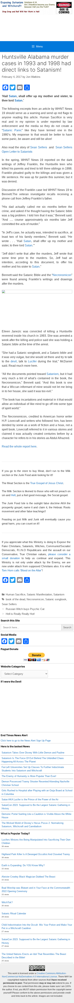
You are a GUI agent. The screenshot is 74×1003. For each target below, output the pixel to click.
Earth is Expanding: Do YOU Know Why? (23, 865)
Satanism (53, 373)
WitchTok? (7, 902)
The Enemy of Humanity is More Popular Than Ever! (29, 776)
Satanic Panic (12, 130)
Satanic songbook (55, 599)
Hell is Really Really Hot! (20, 613)
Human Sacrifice (15, 594)
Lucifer (32, 361)
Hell (13, 495)
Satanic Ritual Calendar (14, 913)
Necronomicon (62, 275)
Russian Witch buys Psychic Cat (25, 608)
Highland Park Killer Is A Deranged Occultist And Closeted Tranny (36, 854)
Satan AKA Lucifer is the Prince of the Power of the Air (30, 799)
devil (14, 361)
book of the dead (15, 599)
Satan (13, 96)
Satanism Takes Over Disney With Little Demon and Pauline (33, 752)
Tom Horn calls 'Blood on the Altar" (22, 570)
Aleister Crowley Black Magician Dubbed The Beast (28, 876)
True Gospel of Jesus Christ (46, 483)
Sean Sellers (38, 147)
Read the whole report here (19, 446)
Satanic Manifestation (39, 594)
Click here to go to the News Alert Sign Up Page (26, 740)
